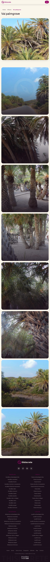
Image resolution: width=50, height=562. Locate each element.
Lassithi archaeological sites (37, 514)
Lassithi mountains (37, 516)
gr (47, 2)
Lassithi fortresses (37, 544)
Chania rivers (37, 500)
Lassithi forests (37, 519)
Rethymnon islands (12, 530)
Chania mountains (37, 479)
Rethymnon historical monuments (12, 523)
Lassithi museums (37, 528)
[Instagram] (18, 468)
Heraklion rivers (12, 500)
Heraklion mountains (12, 479)
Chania (37, 474)
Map (37, 550)
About (12, 550)
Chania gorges (37, 505)
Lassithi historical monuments (37, 523)
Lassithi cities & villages (37, 535)
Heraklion (12, 474)
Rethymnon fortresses (12, 544)
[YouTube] (27, 468)
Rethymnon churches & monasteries (12, 521)
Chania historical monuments (37, 486)
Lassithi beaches (37, 533)
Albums (9, 9)
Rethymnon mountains (12, 516)
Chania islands (37, 493)
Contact (41, 550)
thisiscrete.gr (22, 553)
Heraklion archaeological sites (12, 477)
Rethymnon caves (12, 540)
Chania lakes (37, 488)
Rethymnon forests (12, 519)
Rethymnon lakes (13, 526)
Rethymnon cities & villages (12, 535)
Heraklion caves (12, 502)
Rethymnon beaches (12, 533)
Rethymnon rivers (12, 537)
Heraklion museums (12, 491)
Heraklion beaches (12, 495)
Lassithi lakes (38, 526)
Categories (26, 550)
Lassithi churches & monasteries (37, 521)
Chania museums (37, 491)
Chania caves (37, 502)
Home (4, 9)
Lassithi (37, 511)
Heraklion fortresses (12, 507)
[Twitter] (31, 468)
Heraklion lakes (12, 488)
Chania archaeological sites (37, 477)
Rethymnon (12, 511)
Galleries (32, 550)
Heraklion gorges (12, 505)
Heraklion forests (12, 481)
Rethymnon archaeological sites (12, 514)
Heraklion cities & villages (12, 498)
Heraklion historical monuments (12, 486)
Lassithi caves (37, 540)
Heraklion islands (12, 493)
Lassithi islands (37, 530)
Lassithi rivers (37, 537)
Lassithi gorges (37, 542)
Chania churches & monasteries (37, 484)
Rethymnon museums (12, 528)
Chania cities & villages (37, 498)
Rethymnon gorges (12, 542)
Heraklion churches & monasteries (12, 484)
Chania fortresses (37, 507)
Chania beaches (37, 495)
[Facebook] (22, 468)
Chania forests (37, 481)
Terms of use (19, 550)
